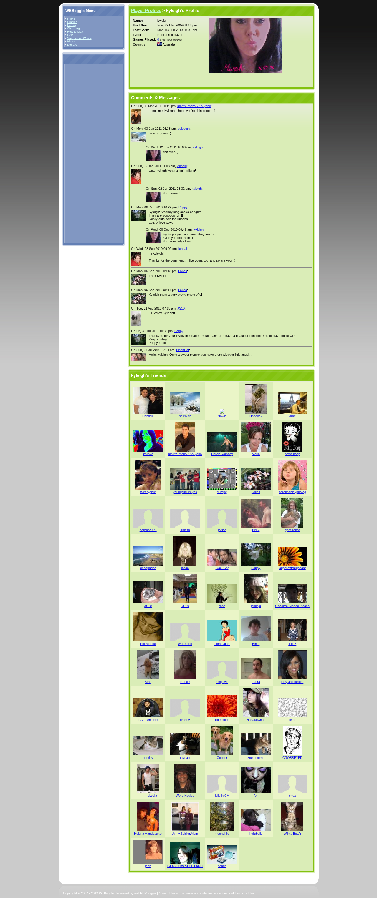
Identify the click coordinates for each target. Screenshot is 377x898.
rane (222, 606)
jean (148, 866)
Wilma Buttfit (292, 833)
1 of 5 (292, 644)
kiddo (185, 568)
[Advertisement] (82, 153)
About (71, 41)
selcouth (184, 128)
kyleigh (198, 147)
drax (292, 416)
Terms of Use (244, 893)
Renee (185, 682)
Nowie (222, 416)
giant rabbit (292, 530)
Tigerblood (221, 719)
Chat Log (73, 28)
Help (70, 34)
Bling (148, 682)
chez (292, 795)
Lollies (182, 271)
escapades (148, 568)
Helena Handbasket (148, 833)
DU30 (185, 606)
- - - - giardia (148, 795)
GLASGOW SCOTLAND (185, 866)
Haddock (255, 416)
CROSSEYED (292, 757)
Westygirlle (148, 492)
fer (256, 795)
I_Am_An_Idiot (148, 719)
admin (222, 866)
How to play (75, 31)
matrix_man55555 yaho (194, 106)
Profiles (72, 22)
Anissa (185, 530)
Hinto (255, 644)
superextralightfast (292, 568)
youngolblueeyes (185, 492)
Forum (71, 25)
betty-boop (292, 454)
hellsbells (255, 833)
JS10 (181, 308)
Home (71, 18)
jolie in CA (222, 795)
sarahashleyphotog (292, 492)
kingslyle (222, 682)
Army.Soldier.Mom (185, 833)
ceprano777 (148, 530)
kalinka (148, 454)
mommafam (222, 644)
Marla (256, 454)
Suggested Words (79, 38)
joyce (292, 719)
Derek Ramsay (222, 454)
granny (185, 719)
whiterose (185, 644)
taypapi (185, 757)
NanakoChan (256, 719)
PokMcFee (148, 644)
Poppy (183, 207)
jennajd (182, 166)
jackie (222, 530)
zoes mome (255, 757)
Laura (256, 682)
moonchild (222, 833)
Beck (255, 530)
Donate (72, 44)
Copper (222, 757)
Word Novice (185, 795)
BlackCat (182, 350)
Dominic (148, 416)
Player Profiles (146, 10)
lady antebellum (292, 682)
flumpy (222, 492)
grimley (148, 757)
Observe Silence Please (292, 606)
